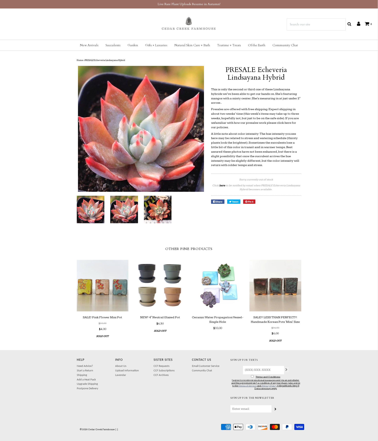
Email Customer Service (205, 366)
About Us (120, 366)
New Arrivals (89, 45)
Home (80, 60)
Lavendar (120, 375)
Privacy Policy (269, 385)
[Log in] (356, 23)
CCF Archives (161, 375)
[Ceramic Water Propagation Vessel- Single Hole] (218, 286)
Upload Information (127, 370)
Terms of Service (248, 385)
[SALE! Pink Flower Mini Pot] (103, 286)
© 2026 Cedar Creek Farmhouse (97, 429)
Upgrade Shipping (87, 384)
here (287, 123)
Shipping (82, 375)
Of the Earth (256, 45)
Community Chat (285, 45)
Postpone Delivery (87, 388)
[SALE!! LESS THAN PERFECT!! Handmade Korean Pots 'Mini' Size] (275, 286)
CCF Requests (162, 366)
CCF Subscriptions (164, 370)
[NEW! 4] (160, 286)
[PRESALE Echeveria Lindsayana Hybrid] (91, 209)
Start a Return (85, 370)
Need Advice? (85, 366)
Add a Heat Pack (86, 379)
